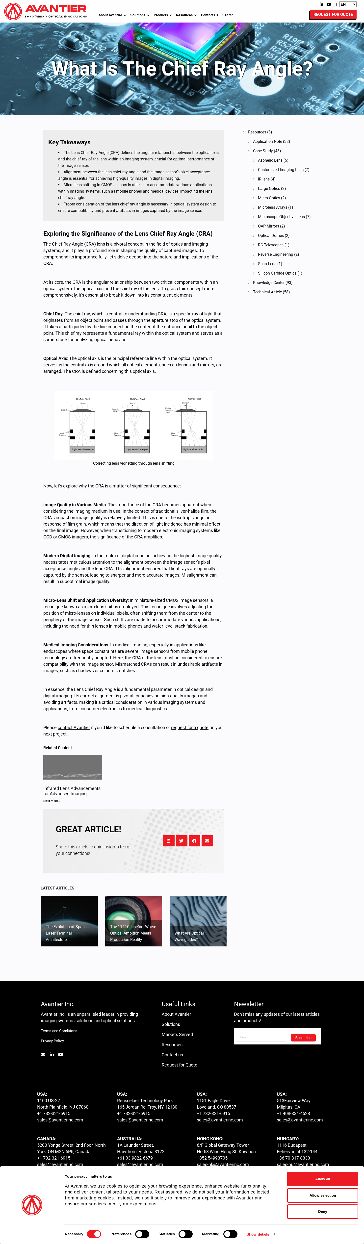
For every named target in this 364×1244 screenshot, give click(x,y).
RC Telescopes (271, 245)
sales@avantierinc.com (60, 1119)
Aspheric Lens (270, 160)
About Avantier (110, 15)
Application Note (267, 141)
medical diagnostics (147, 708)
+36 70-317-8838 (293, 1158)
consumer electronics (100, 708)
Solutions (137, 15)
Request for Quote (179, 1064)
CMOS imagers (73, 536)
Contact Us (209, 15)
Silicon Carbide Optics (277, 273)
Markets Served (177, 1034)
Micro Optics (269, 198)
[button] (169, 840)
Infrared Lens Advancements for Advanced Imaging (72, 791)
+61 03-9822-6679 (135, 1158)
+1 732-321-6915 (53, 1113)
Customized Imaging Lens (281, 169)
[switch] (142, 1234)
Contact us (172, 1054)
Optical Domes (271, 235)
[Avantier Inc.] (45, 11)
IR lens (264, 179)
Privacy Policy (52, 1041)
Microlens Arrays (272, 207)
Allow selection (323, 1195)
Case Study (263, 151)
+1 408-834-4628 (293, 1113)
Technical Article (267, 292)
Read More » (51, 801)
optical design (190, 689)
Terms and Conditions (59, 1031)
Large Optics (269, 188)
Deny (322, 1211)
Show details (258, 1234)
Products (161, 15)
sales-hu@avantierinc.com (303, 1164)
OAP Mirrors (268, 226)
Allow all (322, 1179)
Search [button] (228, 15)
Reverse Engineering (275, 254)
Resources (184, 15)
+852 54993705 (212, 1158)
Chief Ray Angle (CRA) (74, 244)
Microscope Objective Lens (281, 216)
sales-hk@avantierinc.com (223, 1164)
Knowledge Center (269, 282)
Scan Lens (267, 263)
